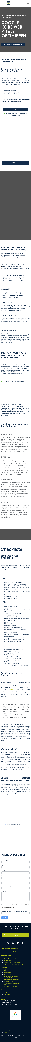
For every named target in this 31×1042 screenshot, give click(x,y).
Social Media (7, 972)
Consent (6, 1029)
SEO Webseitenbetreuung (10, 985)
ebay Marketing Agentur (10, 986)
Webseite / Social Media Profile (9, 881)
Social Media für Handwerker (11, 979)
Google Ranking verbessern (11, 983)
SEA (5, 971)
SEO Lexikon (7, 974)
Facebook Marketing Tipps (11, 976)
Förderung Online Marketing (11, 951)
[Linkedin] (13, 943)
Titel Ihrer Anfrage (6, 886)
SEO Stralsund (7, 960)
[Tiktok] (23, 943)
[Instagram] (8, 943)
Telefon (3, 875)
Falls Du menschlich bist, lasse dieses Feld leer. (14, 911)
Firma (2, 865)
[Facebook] (18, 943)
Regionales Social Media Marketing (13, 964)
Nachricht (4, 891)
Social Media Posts (9, 978)
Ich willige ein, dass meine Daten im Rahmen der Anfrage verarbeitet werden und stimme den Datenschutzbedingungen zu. (15, 906)
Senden (5, 918)
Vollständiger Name (6, 860)
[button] (28, 3)
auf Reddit (13, 689)
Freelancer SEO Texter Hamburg (12, 962)
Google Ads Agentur (9, 981)
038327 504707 (8, 994)
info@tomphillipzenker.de (10, 992)
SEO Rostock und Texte (10, 959)
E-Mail (3, 870)
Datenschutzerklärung (10, 1031)
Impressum (7, 1032)
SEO (5, 969)
